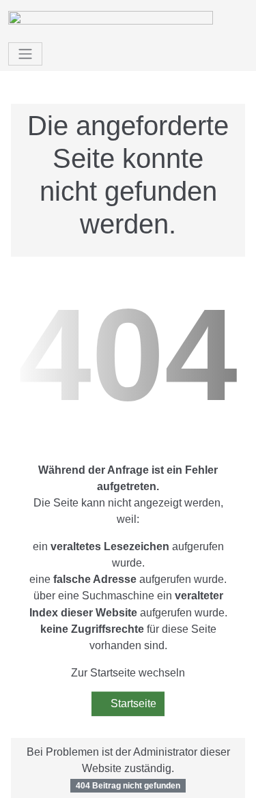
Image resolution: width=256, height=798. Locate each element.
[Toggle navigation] (25, 54)
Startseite (132, 703)
